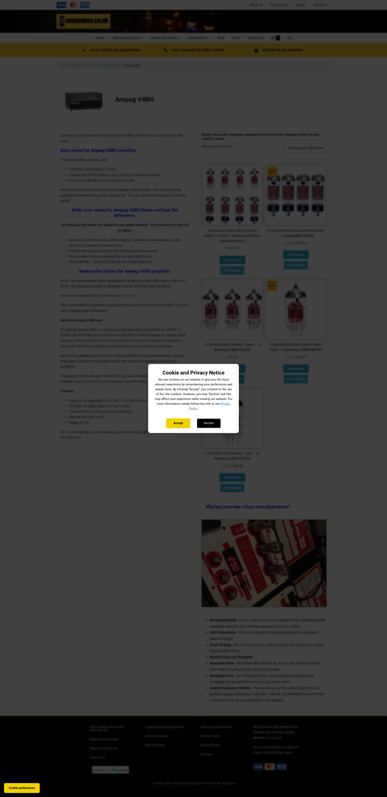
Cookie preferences (22, 788)
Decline (209, 423)
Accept (178, 423)
